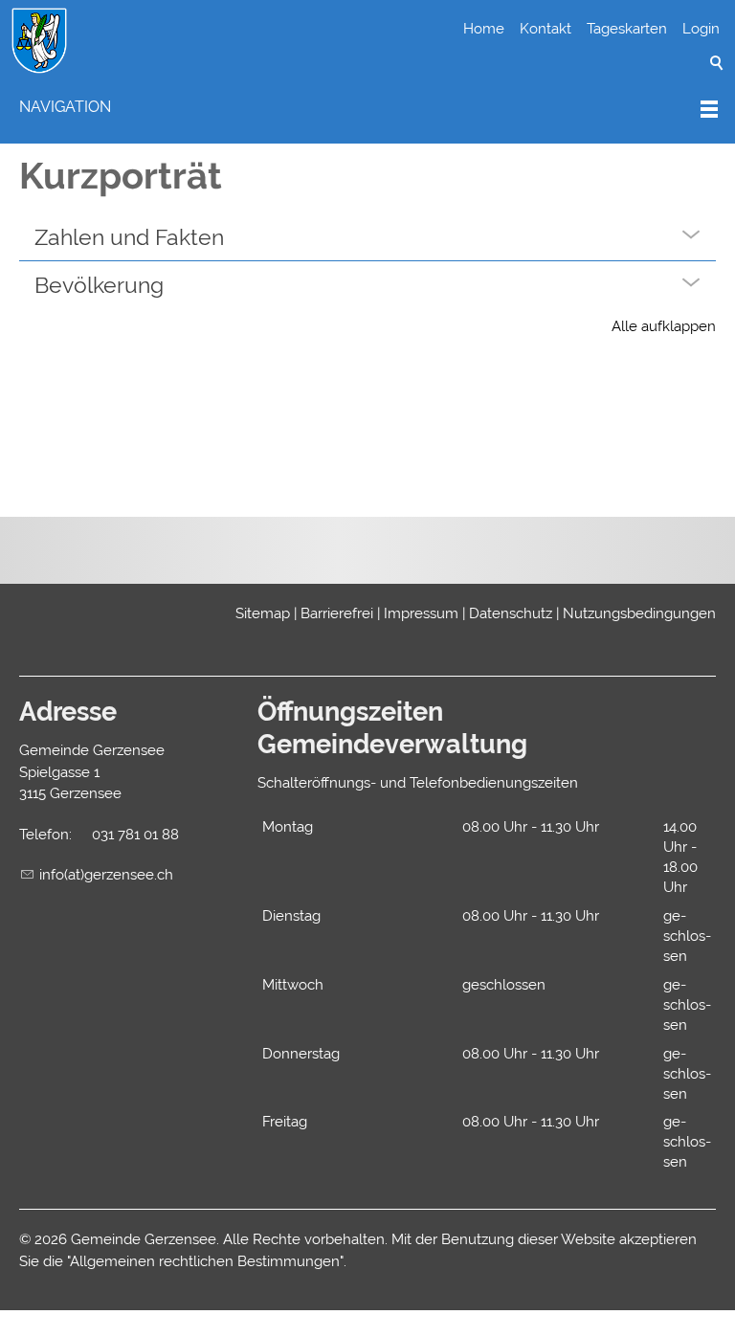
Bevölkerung (99, 285)
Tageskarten (627, 28)
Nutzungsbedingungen (639, 613)
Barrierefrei (337, 613)
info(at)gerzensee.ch (106, 874)
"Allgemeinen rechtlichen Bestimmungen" (205, 1261)
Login (701, 28)
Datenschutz (510, 613)
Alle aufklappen (664, 326)
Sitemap (262, 613)
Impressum (421, 613)
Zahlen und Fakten (129, 237)
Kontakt (545, 28)
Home (483, 28)
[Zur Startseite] (39, 41)
